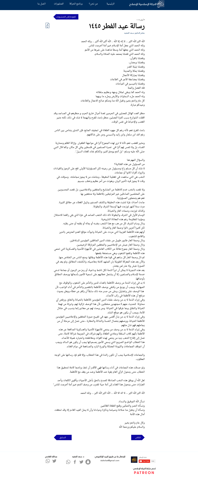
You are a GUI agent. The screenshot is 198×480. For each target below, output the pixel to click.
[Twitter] (54, 461)
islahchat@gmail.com (109, 460)
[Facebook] (74, 462)
